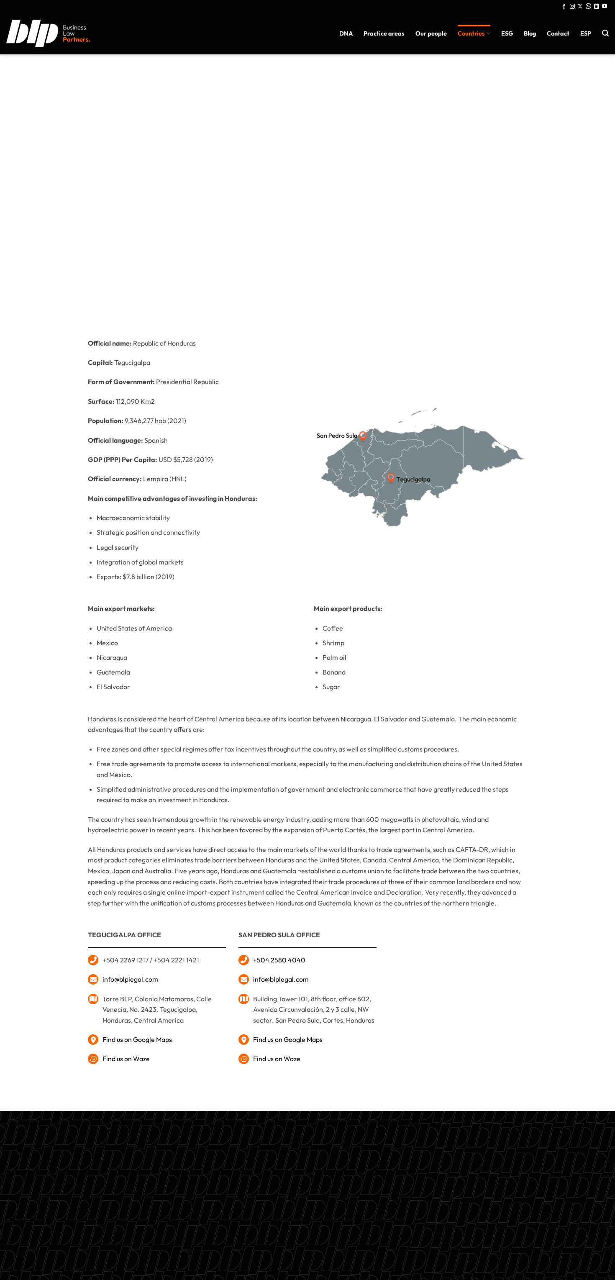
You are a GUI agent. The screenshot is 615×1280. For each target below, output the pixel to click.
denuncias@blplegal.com (455, 1184)
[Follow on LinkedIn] (596, 7)
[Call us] (588, 7)
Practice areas (384, 33)
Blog (530, 33)
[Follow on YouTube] (604, 7)
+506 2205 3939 (307, 1190)
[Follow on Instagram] (572, 7)
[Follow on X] (580, 7)
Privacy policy (307, 1210)
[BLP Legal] (48, 33)
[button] (605, 33)
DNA (346, 33)
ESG (507, 33)
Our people (431, 33)
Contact (558, 33)
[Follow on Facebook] (563, 7)
